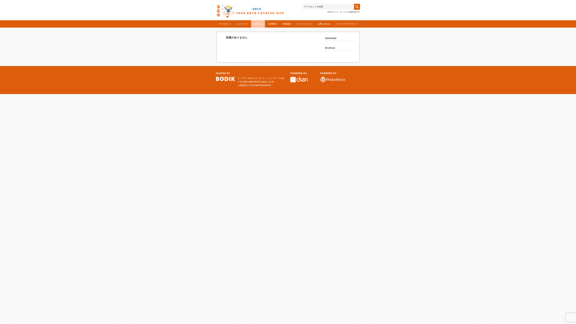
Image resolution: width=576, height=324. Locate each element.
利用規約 (287, 24)
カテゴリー (242, 24)
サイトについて (304, 24)
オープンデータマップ (346, 24)
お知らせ (258, 24)
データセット (225, 24)
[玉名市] (250, 8)
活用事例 (272, 24)
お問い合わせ (324, 24)
